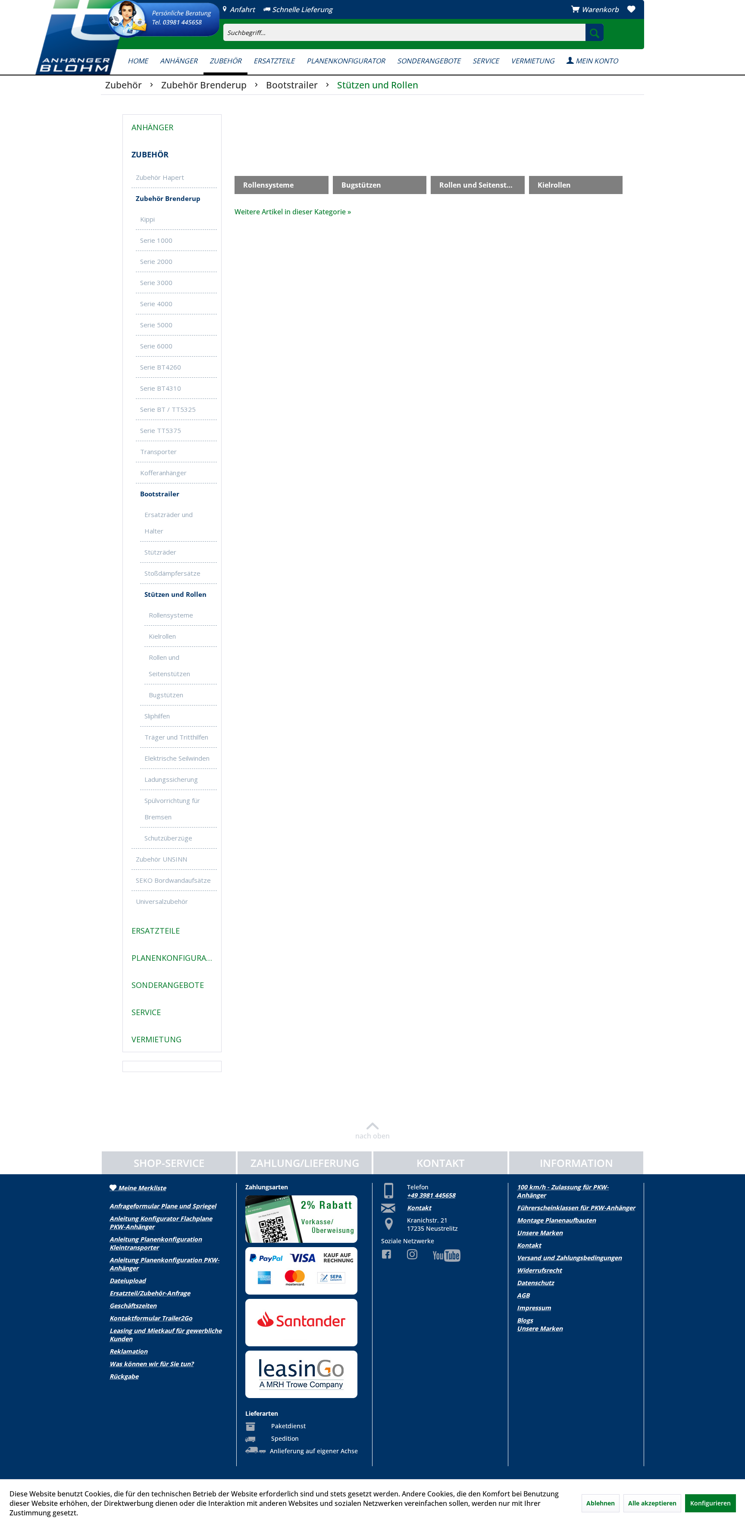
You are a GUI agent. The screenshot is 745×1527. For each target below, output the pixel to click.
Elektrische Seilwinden (177, 758)
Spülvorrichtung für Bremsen (172, 808)
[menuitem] (465, 24)
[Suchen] (594, 32)
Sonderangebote (167, 985)
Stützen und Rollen (175, 594)
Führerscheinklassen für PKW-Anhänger (576, 1208)
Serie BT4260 (160, 367)
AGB (523, 1295)
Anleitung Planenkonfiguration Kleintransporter (156, 1243)
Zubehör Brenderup (168, 198)
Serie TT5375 (160, 430)
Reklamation (128, 1351)
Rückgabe (124, 1376)
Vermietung (156, 1039)
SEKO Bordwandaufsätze (173, 880)
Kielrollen (162, 636)
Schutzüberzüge (168, 838)
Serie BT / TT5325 (168, 409)
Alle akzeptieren (652, 1503)
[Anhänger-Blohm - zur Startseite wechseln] (82, 37)
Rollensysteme (171, 615)
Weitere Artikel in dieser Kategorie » (293, 211)
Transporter (158, 451)
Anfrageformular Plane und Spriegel (163, 1206)
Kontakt (419, 1208)
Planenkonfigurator (174, 958)
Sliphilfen (157, 716)
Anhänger (152, 127)
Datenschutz (535, 1283)
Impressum (534, 1308)
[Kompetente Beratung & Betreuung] (163, 19)
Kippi (147, 219)
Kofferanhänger (163, 472)
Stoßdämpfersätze (172, 573)
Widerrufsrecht (539, 1270)
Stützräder (160, 552)
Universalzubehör (162, 901)
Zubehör (150, 154)
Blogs (525, 1320)
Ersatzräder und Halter (168, 522)
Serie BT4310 (160, 388)
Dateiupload (128, 1280)
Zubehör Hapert (160, 177)
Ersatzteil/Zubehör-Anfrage (150, 1293)
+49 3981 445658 (431, 1195)
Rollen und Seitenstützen (169, 665)
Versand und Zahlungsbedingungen (569, 1258)
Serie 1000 (156, 240)
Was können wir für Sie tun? (152, 1364)
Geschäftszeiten (133, 1305)
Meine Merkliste (141, 1188)
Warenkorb (600, 9)
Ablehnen (600, 1503)
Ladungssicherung (171, 779)
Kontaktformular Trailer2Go (151, 1318)
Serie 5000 (156, 324)
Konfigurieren (710, 1503)
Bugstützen (166, 694)
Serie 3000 (156, 282)
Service (146, 1012)
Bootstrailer (159, 493)
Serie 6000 (156, 346)
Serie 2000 (156, 261)
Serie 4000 (156, 303)
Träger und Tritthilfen (176, 737)
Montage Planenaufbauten (556, 1220)
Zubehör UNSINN (161, 859)
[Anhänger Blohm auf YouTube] (440, 1255)
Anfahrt (241, 9)
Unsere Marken (540, 1233)
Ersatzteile (155, 930)
